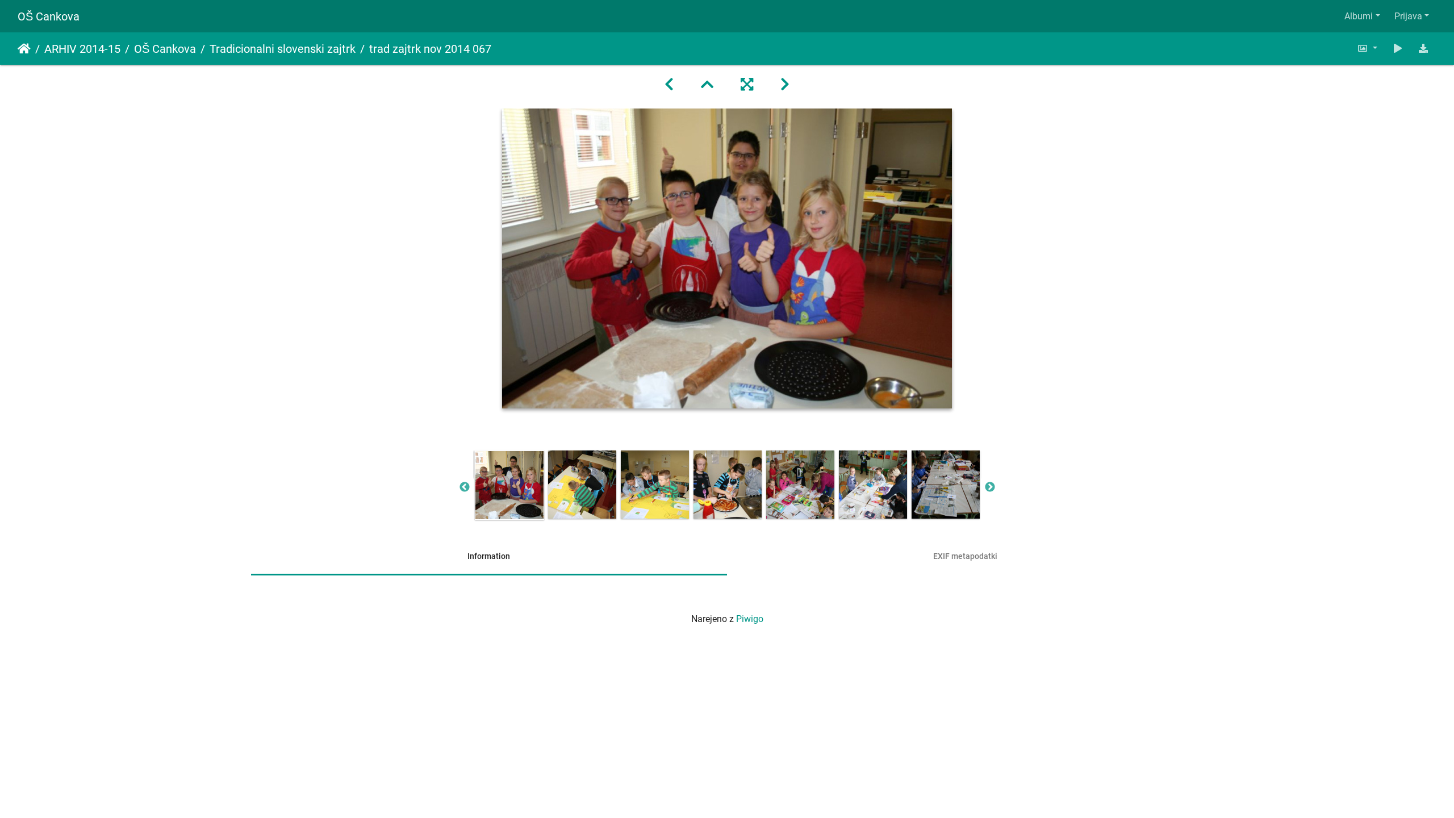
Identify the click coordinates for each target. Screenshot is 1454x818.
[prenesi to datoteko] (1423, 48)
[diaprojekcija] (1398, 48)
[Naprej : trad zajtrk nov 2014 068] (785, 84)
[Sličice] (707, 84)
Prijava (1408, 16)
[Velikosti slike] (1367, 48)
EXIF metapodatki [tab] (965, 556)
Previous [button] (464, 487)
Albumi (1358, 16)
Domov (24, 48)
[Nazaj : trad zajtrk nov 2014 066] (669, 84)
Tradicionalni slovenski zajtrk (283, 49)
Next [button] (990, 487)
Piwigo (749, 619)
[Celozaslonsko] (747, 84)
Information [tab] (488, 556)
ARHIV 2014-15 (82, 49)
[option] (509, 485)
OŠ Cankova (49, 16)
